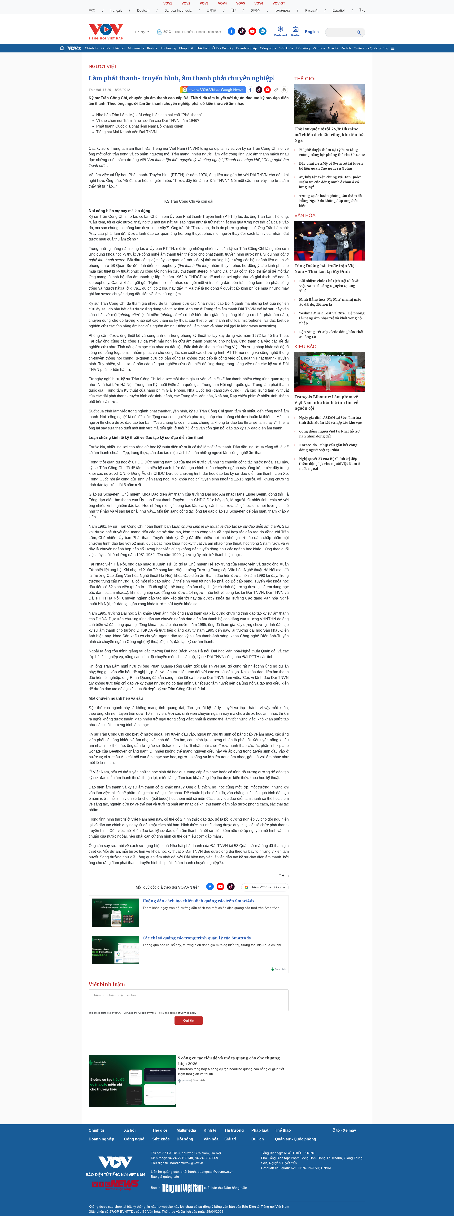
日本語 (211, 10)
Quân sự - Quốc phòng (371, 48)
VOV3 (204, 3)
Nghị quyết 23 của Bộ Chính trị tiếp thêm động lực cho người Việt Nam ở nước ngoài (329, 464)
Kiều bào (305, 346)
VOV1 (167, 3)
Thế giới (119, 48)
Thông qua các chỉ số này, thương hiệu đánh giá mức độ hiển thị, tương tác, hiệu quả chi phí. (212, 945)
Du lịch (346, 48)
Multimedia (136, 48)
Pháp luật (186, 48)
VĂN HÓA (304, 215)
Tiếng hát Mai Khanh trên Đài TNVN (126, 132)
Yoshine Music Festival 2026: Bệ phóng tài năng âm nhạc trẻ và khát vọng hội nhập (332, 318)
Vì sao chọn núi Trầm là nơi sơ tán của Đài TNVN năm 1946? (147, 121)
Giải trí (333, 48)
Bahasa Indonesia (178, 10)
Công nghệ (268, 48)
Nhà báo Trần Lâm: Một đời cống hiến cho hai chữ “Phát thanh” (149, 115)
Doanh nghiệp (246, 48)
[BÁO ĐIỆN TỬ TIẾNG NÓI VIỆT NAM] (106, 32)
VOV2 (186, 3)
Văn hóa (319, 48)
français (116, 10)
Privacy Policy (155, 1012)
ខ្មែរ (233, 10)
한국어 (256, 10)
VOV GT (279, 3)
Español (338, 10)
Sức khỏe (286, 48)
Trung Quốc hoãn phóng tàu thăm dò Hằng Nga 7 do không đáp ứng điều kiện (330, 201)
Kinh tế (152, 48)
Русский (311, 10)
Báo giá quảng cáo (165, 1176)
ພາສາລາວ (282, 10)
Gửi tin (188, 1020)
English (312, 32)
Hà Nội (140, 32)
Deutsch (143, 10)
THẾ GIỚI (305, 78)
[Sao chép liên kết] (275, 89)
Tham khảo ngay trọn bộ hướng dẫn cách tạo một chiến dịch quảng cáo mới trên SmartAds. (211, 908)
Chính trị (91, 48)
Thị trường (168, 48)
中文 (92, 10)
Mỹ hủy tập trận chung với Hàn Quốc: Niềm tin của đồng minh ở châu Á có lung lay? (330, 182)
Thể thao (203, 48)
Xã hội (105, 48)
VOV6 (258, 3)
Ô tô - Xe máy (222, 48)
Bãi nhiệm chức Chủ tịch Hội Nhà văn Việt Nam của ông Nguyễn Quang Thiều (330, 286)
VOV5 (240, 3)
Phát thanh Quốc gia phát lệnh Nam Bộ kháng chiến (139, 126)
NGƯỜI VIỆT (103, 66)
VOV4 (222, 3)
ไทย (362, 10)
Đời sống (303, 48)
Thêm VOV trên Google (267, 887)
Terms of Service (179, 1012)
